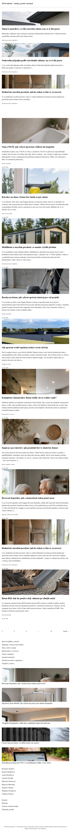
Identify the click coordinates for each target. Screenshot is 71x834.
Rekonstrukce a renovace (8, 414)
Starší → (66, 631)
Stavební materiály (6, 314)
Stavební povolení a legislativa (9, 40)
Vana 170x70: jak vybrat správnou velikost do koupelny (28, 147)
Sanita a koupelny (6, 163)
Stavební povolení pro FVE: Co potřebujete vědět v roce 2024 (26, 763)
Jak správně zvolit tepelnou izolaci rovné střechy (25, 347)
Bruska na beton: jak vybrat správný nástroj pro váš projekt (30, 297)
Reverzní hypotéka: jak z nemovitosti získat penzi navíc (28, 498)
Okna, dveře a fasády (7, 213)
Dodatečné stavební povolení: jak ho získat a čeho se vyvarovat (31, 92)
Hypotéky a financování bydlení (10, 514)
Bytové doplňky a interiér (8, 464)
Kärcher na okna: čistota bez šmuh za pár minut (25, 197)
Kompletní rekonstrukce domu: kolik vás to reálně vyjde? (29, 398)
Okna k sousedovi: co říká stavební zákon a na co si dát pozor (31, 29)
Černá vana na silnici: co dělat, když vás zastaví (20, 743)
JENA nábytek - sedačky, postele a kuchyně (17, 3)
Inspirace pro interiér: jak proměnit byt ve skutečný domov (30, 448)
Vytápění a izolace (6, 364)
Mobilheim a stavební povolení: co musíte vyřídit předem (29, 247)
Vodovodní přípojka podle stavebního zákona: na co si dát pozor (32, 60)
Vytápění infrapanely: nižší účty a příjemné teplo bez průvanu (26, 723)
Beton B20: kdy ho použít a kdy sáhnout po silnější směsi (28, 598)
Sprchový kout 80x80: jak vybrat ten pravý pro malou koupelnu (27, 703)
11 (51, 631)
